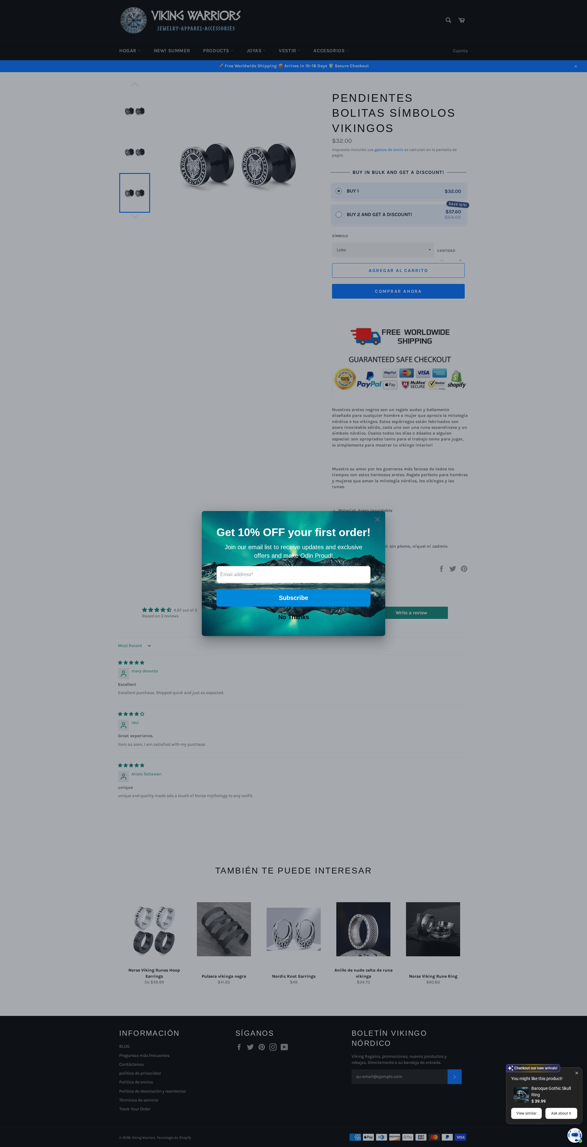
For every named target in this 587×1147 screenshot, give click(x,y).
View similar (526, 1113)
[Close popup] (576, 1072)
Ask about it (561, 1113)
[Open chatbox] (574, 1135)
